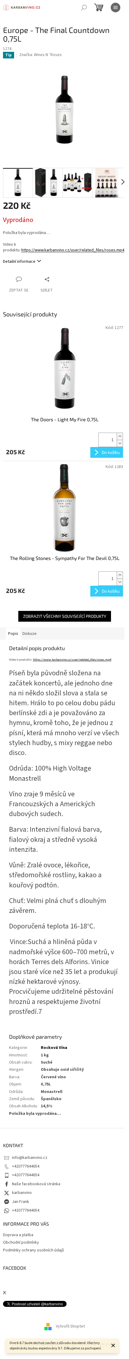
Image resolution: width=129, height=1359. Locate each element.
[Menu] (116, 7)
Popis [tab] (13, 634)
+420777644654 (25, 1166)
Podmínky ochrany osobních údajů (33, 1250)
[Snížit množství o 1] (120, 443)
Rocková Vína (54, 1048)
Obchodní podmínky (21, 1242)
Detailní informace (19, 262)
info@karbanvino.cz (29, 1158)
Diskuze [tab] (29, 634)
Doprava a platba (18, 1235)
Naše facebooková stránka (36, 1184)
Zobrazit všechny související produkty (64, 616)
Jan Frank (20, 1202)
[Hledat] (84, 7)
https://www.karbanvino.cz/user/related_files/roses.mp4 (72, 250)
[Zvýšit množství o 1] (120, 436)
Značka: (40, 55)
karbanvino (22, 1193)
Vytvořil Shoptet (70, 1327)
